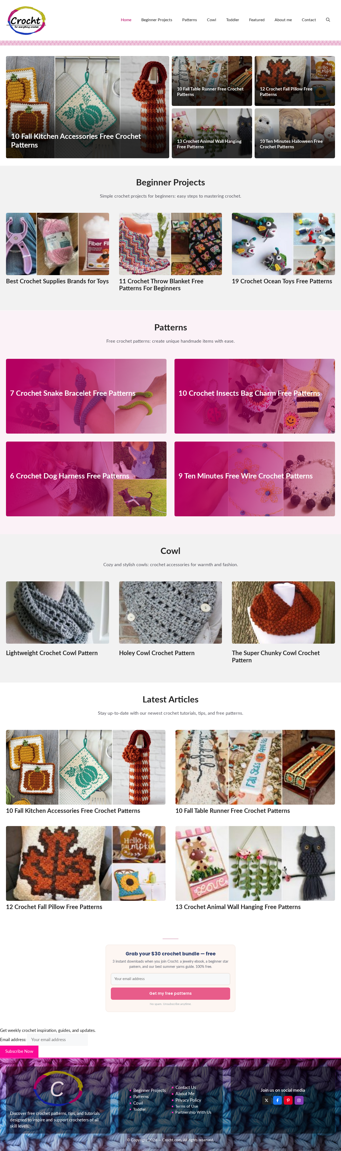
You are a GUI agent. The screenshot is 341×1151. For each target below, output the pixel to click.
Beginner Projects (156, 20)
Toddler (232, 20)
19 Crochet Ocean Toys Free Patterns (282, 282)
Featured (257, 20)
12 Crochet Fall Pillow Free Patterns (54, 907)
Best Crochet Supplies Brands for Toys (57, 282)
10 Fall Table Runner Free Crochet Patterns (232, 811)
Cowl (211, 20)
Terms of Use (186, 1107)
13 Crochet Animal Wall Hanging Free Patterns (238, 907)
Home (126, 20)
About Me (184, 1094)
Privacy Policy (188, 1100)
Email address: (13, 1040)
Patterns (189, 20)
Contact (309, 20)
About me (283, 20)
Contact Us (185, 1087)
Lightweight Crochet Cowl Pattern (52, 653)
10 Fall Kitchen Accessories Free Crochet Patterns (73, 811)
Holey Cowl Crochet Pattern (157, 653)
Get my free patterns (170, 993)
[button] (328, 19)
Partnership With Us (193, 1113)
